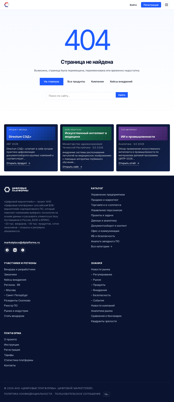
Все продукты (76, 81)
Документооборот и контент (109, 225)
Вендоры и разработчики (19, 269)
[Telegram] (7, 250)
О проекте (10, 339)
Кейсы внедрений (121, 81)
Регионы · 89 (12, 284)
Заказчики (10, 274)
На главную (51, 81)
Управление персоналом (106, 210)
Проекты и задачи (102, 215)
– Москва (10, 290)
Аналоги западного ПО (105, 241)
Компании (97, 81)
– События (97, 300)
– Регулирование (101, 274)
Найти (121, 94)
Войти (133, 4)
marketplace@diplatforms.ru (22, 242)
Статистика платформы (18, 360)
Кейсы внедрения (15, 279)
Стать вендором (14, 316)
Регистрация (151, 4)
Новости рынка (100, 269)
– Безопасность (101, 295)
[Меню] (166, 4)
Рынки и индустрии (16, 310)
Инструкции (11, 344)
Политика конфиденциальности (28, 393)
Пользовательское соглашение (77, 393)
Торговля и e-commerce (106, 205)
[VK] (15, 250)
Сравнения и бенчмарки (106, 316)
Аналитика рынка (101, 310)
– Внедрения (99, 290)
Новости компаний (103, 305)
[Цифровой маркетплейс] (43, 189)
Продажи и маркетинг (105, 199)
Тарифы (9, 355)
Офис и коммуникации (105, 231)
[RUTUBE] (23, 250)
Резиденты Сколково (17, 300)
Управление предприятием (108, 194)
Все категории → (101, 246)
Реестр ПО (11, 305)
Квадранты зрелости (104, 321)
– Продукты (98, 284)
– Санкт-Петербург (16, 295)
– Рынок (96, 279)
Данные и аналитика (104, 220)
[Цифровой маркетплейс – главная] (7, 4)
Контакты (10, 365)
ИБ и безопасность (103, 236)
